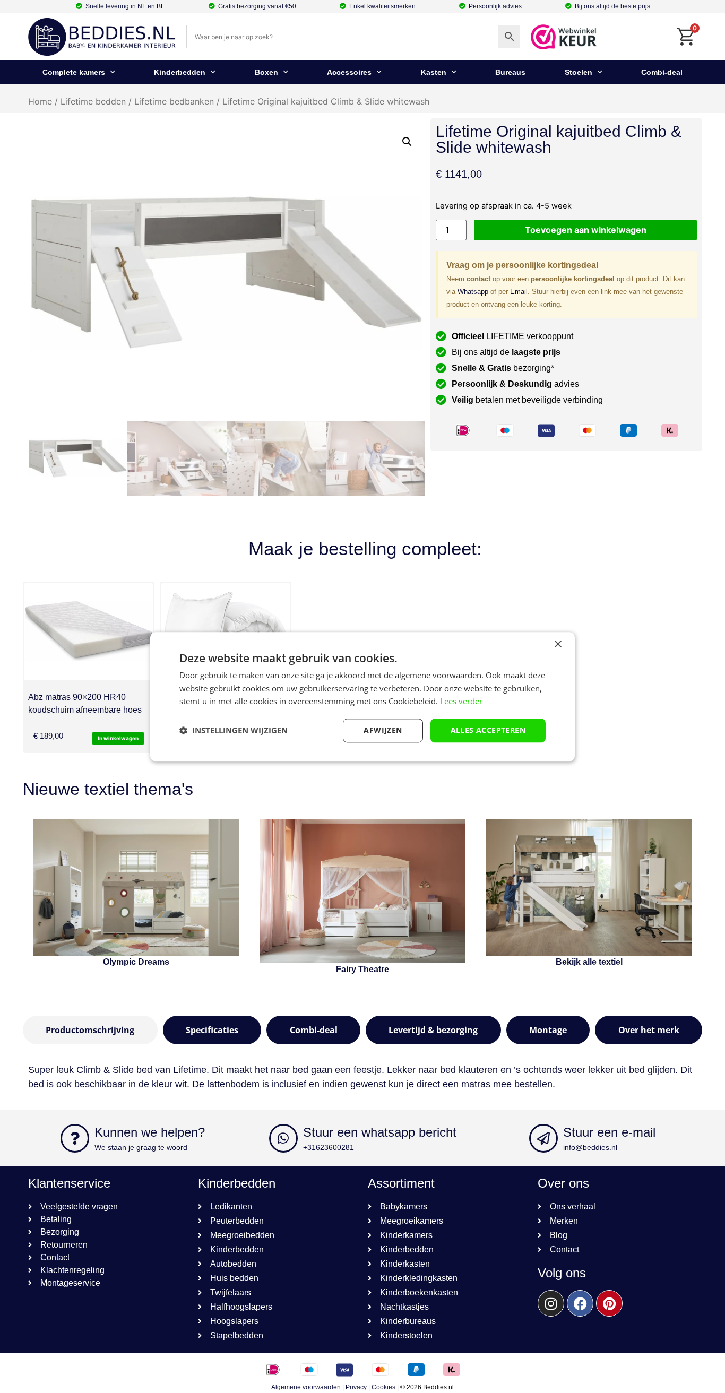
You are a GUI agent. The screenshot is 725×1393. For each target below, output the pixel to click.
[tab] (90, 1030)
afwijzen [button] (383, 730)
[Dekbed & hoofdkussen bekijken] (225, 631)
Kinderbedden (179, 72)
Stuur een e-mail (609, 1132)
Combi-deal (662, 72)
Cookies (383, 1387)
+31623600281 (328, 1147)
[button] (407, 141)
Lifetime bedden (93, 101)
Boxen (266, 72)
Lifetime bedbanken (174, 101)
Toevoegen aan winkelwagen (585, 229)
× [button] (558, 644)
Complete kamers (73, 72)
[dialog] (362, 696)
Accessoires (349, 72)
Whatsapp (473, 292)
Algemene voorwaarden (306, 1387)
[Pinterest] (609, 1303)
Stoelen (578, 72)
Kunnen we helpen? (149, 1132)
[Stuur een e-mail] (543, 1138)
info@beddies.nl (590, 1147)
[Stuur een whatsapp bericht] (283, 1138)
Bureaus (510, 72)
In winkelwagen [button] (118, 738)
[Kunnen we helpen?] (75, 1138)
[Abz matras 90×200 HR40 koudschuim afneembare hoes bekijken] (88, 631)
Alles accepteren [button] (488, 730)
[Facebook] (580, 1303)
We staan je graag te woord (140, 1147)
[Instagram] (551, 1303)
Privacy (356, 1387)
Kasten (433, 72)
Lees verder (461, 701)
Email (519, 292)
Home (40, 101)
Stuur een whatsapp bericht (379, 1132)
